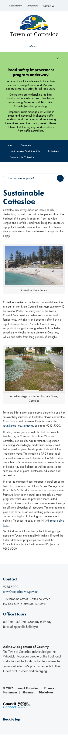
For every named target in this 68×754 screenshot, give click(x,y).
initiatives (53, 151)
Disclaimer (46, 692)
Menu (33, 46)
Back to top (11, 719)
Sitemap (28, 692)
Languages (32, 5)
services (26, 145)
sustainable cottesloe (22, 157)
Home (8, 145)
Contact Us (48, 5)
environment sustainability (25, 151)
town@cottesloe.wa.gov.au (18, 426)
